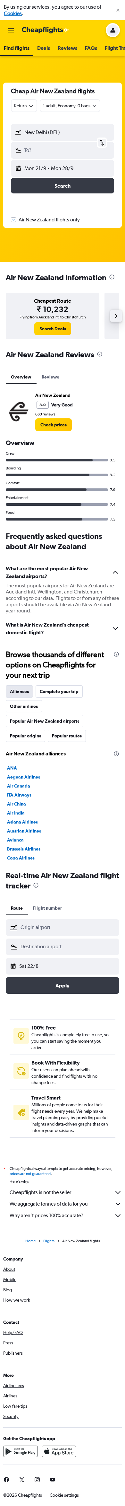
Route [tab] (17, 908)
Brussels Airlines (23, 848)
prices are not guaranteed (30, 1174)
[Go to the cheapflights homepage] (45, 30)
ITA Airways (19, 795)
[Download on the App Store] (59, 1451)
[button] (118, 10)
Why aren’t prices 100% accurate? (46, 1215)
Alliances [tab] (19, 691)
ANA (12, 768)
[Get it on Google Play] (20, 1451)
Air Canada (18, 786)
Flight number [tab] (47, 908)
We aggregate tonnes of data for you (49, 1204)
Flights (48, 1241)
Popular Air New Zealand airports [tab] (44, 721)
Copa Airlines (21, 857)
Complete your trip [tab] (59, 691)
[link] (52, 328)
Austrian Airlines (24, 830)
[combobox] (68, 927)
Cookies (13, 13)
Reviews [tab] (50, 376)
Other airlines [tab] (24, 706)
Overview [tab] (21, 376)
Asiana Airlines (22, 821)
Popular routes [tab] (67, 735)
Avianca (15, 839)
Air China (16, 803)
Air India (16, 812)
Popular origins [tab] (25, 735)
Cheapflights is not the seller (40, 1192)
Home (30, 1241)
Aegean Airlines (23, 777)
